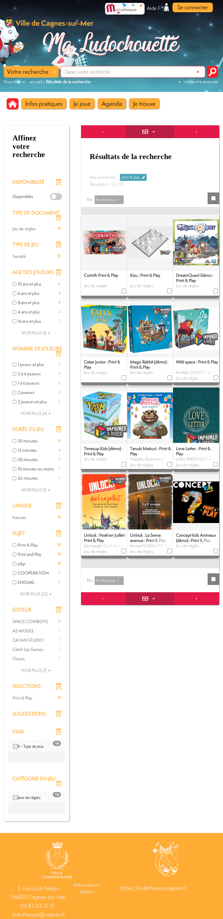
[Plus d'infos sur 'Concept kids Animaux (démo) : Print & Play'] (196, 501)
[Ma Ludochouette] (111, 44)
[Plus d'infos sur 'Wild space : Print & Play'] (196, 328)
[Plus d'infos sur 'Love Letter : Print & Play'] (196, 419)
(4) (34, 413)
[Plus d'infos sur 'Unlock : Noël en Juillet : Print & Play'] (104, 509)
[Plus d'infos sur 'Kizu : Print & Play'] (150, 242)
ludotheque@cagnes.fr (38, 914)
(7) (34, 670)
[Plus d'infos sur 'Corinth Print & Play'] (104, 242)
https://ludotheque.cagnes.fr (153, 888)
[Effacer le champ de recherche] (198, 72)
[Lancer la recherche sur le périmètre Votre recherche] (212, 72)
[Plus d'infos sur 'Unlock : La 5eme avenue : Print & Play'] (150, 506)
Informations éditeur (87, 888)
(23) (34, 594)
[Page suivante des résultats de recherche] (196, 131)
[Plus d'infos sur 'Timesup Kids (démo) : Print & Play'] (104, 415)
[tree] (36, 752)
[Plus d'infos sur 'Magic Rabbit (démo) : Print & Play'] (150, 328)
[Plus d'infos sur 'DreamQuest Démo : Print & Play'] (196, 242)
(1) (34, 333)
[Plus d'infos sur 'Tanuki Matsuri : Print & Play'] (150, 415)
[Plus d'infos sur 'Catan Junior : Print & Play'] (104, 328)
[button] (43, 103)
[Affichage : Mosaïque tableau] (150, 131)
